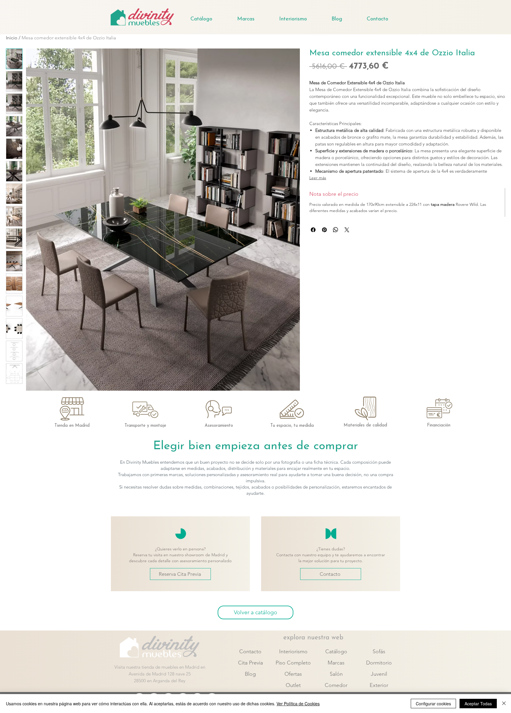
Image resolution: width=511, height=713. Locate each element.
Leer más (317, 177)
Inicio (11, 38)
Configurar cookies (433, 703)
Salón (336, 674)
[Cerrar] (503, 703)
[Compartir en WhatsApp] (335, 229)
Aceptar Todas (478, 703)
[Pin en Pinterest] (324, 229)
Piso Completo (293, 662)
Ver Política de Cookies (298, 703)
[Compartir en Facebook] (313, 229)
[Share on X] (346, 229)
